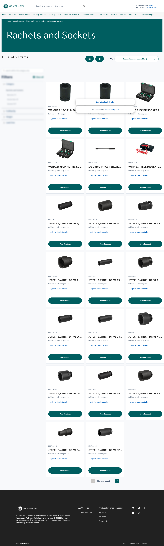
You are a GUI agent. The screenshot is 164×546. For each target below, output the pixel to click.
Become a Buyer (147, 14)
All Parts (12, 14)
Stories (123, 14)
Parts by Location (39, 14)
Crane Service (103, 14)
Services (114, 14)
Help (130, 14)
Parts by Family (55, 14)
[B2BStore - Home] (14, 6)
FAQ (136, 14)
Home (4, 14)
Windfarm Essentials (71, 14)
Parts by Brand (24, 14)
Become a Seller (89, 14)
